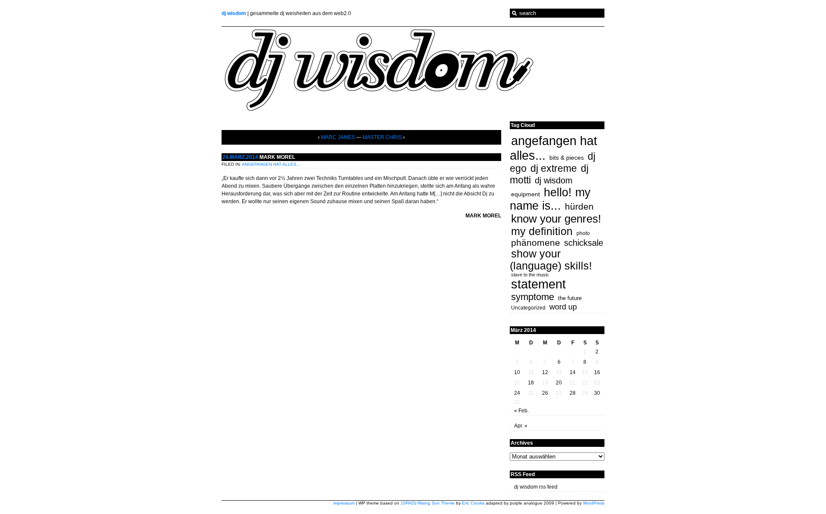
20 (559, 383)
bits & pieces (566, 157)
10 (517, 372)
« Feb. (521, 411)
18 (531, 383)
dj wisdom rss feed (536, 487)
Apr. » (520, 426)
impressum (343, 503)
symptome (532, 296)
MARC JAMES (338, 137)
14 (573, 372)
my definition (542, 231)
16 (597, 372)
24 (517, 393)
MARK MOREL (277, 157)
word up (563, 307)
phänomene (535, 243)
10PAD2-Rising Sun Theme (428, 503)
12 (545, 372)
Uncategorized (528, 308)
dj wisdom (234, 13)
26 (545, 393)
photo (583, 233)
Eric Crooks (473, 503)
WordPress (593, 503)
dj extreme (553, 168)
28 (573, 393)
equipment (525, 194)
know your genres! (556, 219)
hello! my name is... (550, 199)
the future (570, 298)
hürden (579, 206)
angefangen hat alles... (271, 164)
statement (538, 284)
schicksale (583, 243)
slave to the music (530, 274)
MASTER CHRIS (382, 137)
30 (597, 393)
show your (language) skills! (551, 260)
